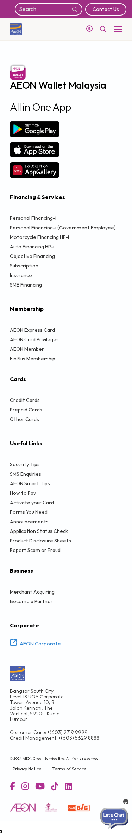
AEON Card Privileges (34, 339)
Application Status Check (39, 531)
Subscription (24, 266)
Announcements (29, 521)
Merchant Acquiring (32, 592)
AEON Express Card (32, 330)
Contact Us (106, 9)
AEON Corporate (40, 644)
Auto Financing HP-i (32, 246)
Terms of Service (69, 769)
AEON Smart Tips (30, 483)
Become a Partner (31, 601)
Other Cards (24, 419)
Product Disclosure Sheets (40, 540)
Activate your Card (32, 502)
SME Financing (26, 285)
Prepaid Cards (26, 410)
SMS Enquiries (25, 474)
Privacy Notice (27, 769)
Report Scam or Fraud (35, 550)
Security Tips (25, 464)
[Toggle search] (103, 29)
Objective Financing (32, 256)
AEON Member (27, 349)
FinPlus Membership (32, 358)
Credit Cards (25, 400)
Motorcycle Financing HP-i (39, 237)
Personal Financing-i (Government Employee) (63, 227)
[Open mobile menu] (118, 29)
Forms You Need (29, 512)
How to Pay (23, 493)
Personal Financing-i (33, 218)
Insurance (21, 275)
